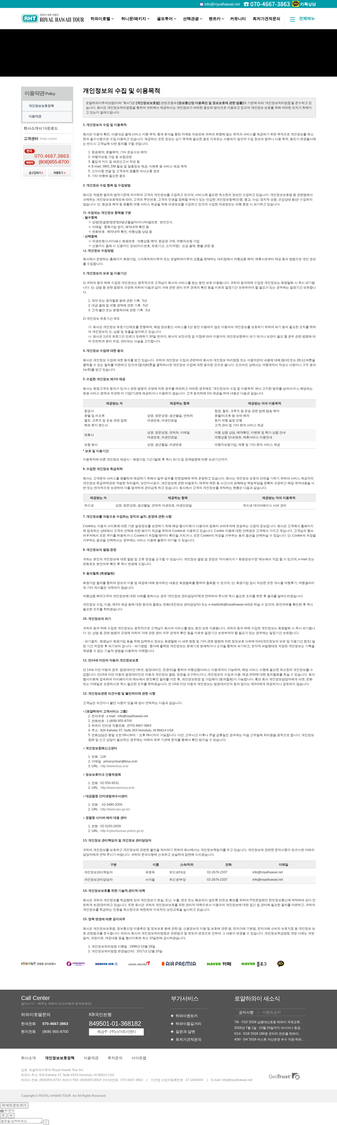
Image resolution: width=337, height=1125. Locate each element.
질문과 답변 (185, 1031)
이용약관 (35, 116)
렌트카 (215, 18)
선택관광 (191, 18)
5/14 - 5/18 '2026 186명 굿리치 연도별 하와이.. (267, 1033)
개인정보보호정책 (41, 106)
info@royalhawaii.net (222, 4)
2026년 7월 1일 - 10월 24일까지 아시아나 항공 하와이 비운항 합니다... (284, 1028)
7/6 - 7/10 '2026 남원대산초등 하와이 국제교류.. (267, 1022)
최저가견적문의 (266, 18)
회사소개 (28, 1058)
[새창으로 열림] (38, 966)
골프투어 (165, 18)
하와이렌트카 (187, 1016)
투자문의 (115, 1058)
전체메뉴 (307, 18)
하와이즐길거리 (188, 1024)
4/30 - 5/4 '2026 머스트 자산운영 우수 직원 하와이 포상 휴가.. (277, 1039)
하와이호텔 (101, 18)
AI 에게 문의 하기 (14, 1105)
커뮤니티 (238, 18)
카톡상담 (307, 4)
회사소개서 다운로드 (41, 128)
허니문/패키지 (134, 18)
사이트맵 (139, 1058)
